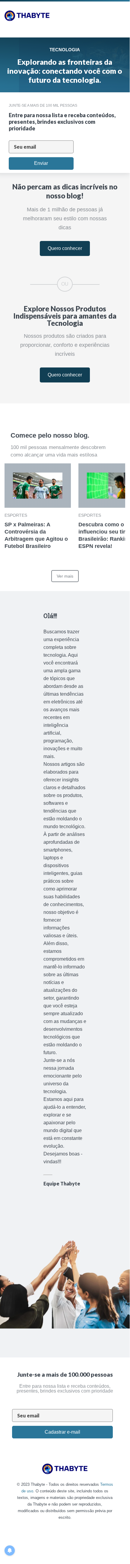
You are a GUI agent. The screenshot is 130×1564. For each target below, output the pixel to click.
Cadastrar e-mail (62, 1432)
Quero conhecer (65, 248)
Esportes (16, 515)
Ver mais (65, 576)
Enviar (41, 163)
